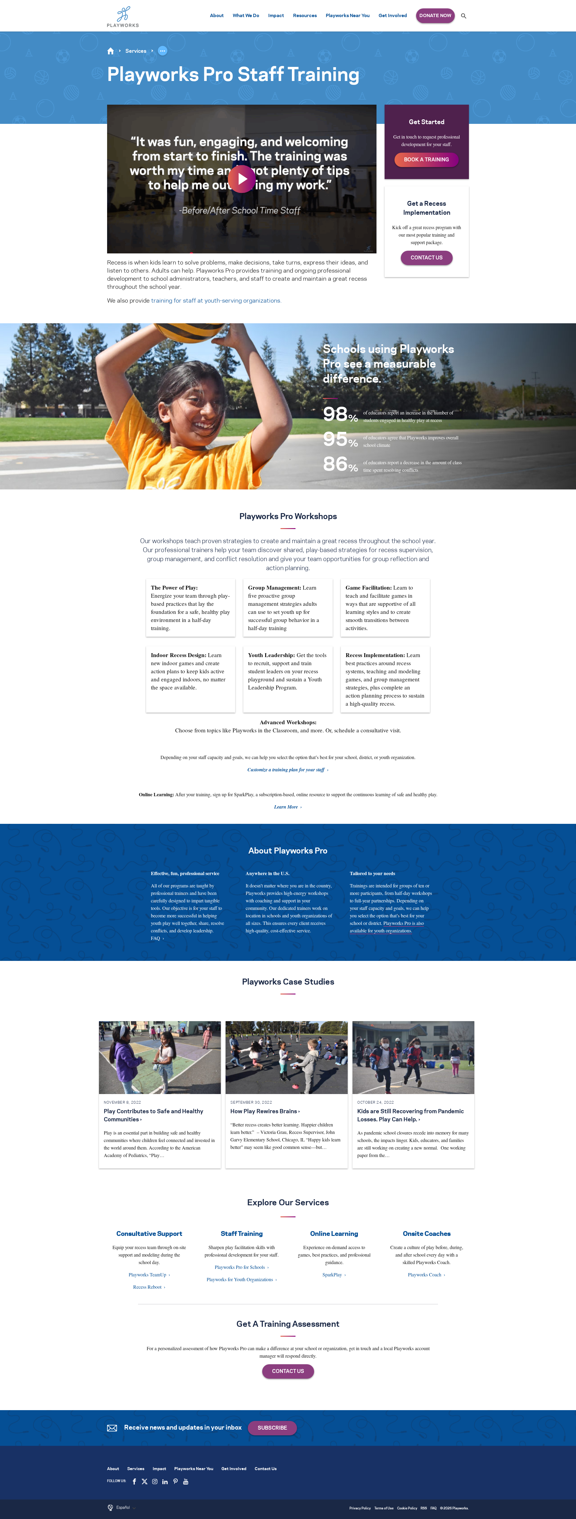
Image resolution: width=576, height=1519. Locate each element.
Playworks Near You (348, 15)
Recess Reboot (147, 1287)
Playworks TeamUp (147, 1274)
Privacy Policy (360, 1508)
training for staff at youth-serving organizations (215, 301)
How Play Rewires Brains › (265, 1111)
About (217, 15)
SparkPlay (332, 1274)
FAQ (155, 938)
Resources (305, 15)
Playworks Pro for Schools (240, 1267)
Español (123, 1507)
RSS (424, 1508)
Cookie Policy (407, 1508)
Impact (276, 15)
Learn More (286, 806)
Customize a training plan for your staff (286, 769)
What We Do (246, 15)
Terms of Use (384, 1508)
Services (135, 51)
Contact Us (266, 1469)
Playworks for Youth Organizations (240, 1279)
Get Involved (393, 15)
